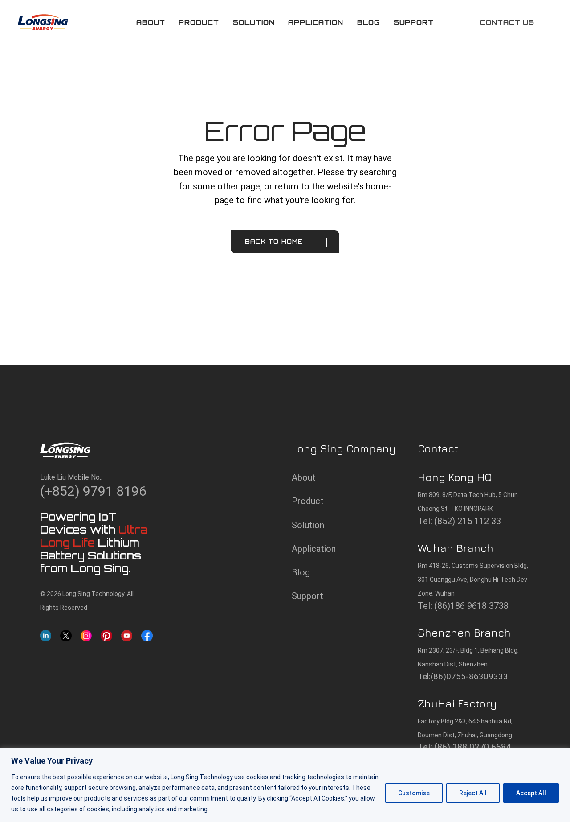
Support (307, 596)
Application (314, 548)
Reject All (473, 793)
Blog (301, 572)
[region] (285, 785)
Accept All (531, 793)
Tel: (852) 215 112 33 (459, 521)
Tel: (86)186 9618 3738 (463, 605)
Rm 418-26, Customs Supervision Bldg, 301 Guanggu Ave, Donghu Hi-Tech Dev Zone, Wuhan (473, 579)
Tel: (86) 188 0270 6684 (464, 747)
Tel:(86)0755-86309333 (463, 676)
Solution (308, 525)
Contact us (507, 22)
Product (308, 501)
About (304, 477)
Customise (414, 793)
